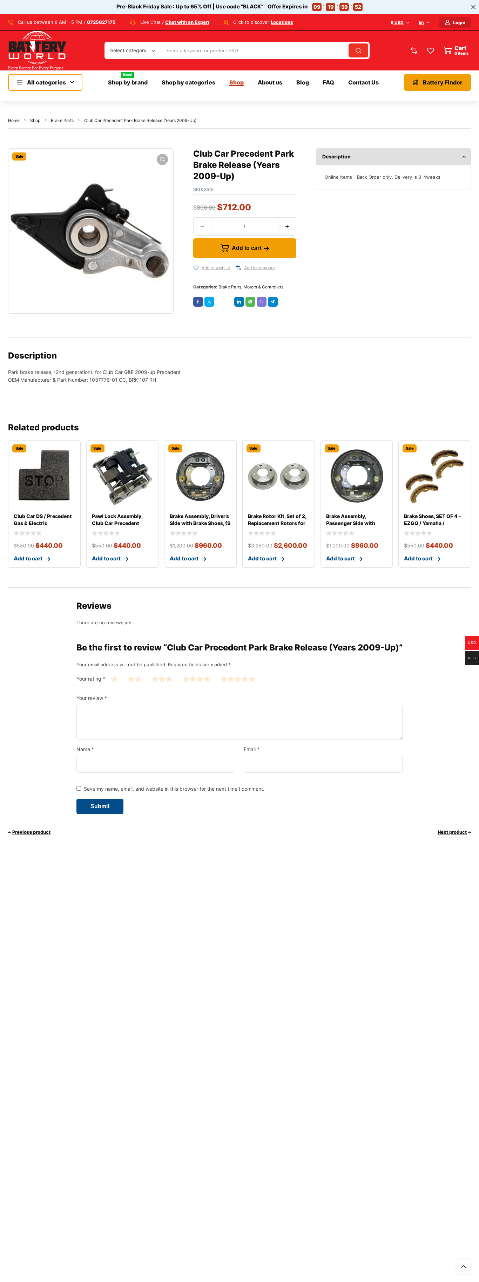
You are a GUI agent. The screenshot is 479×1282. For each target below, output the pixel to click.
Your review (91, 698)
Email (251, 749)
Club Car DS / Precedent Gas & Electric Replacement (43, 523)
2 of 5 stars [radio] (135, 678)
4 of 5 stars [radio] (196, 678)
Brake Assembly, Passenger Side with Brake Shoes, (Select (350, 523)
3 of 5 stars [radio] (162, 678)
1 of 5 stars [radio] (114, 678)
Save (227, 300)
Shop (35, 120)
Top (464, 1267)
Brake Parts (62, 120)
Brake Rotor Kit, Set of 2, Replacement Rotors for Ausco (277, 523)
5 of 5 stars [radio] (237, 678)
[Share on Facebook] (198, 302)
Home (14, 120)
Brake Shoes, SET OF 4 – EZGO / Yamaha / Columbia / (432, 523)
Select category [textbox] (128, 50)
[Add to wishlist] (196, 268)
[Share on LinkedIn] (239, 302)
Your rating (90, 679)
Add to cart (246, 248)
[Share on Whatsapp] (250, 302)
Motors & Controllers (263, 286)
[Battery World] (37, 50)
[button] (162, 159)
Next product (452, 832)
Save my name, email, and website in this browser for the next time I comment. (174, 789)
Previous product (31, 832)
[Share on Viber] (262, 302)
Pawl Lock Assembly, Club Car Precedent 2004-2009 (117, 523)
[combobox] (132, 50)
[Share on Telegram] (273, 302)
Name (85, 749)
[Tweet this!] (209, 302)
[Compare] (238, 268)
